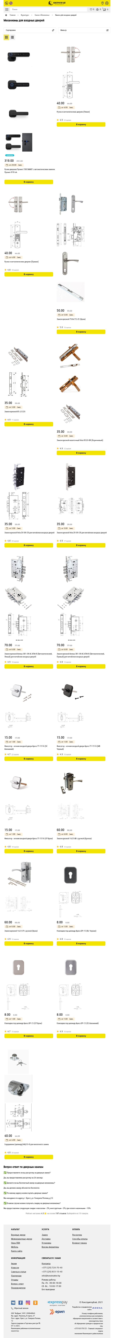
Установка (46, 1243)
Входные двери (18, 1234)
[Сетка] (6, 37)
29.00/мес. (15, 165)
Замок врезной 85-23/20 (14, 411)
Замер (45, 1234)
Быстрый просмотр (52, 44)
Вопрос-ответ (17, 1283)
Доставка (46, 1239)
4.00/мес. (67, 107)
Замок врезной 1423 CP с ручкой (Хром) (21, 931)
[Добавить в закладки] (53, 49)
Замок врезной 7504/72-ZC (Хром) (71, 319)
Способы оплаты (79, 1239)
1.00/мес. (15, 742)
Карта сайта (16, 1251)
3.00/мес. (15, 407)
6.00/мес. (15, 649)
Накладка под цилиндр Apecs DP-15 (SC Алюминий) (78, 1023)
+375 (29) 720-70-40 (52, 1267)
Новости (15, 1267)
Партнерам (16, 1275)
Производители (18, 1288)
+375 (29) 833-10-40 (52, 1271)
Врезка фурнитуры (50, 1247)
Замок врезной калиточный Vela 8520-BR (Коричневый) (80, 440)
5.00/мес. (67, 315)
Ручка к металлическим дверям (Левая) (73, 112)
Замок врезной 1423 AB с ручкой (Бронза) (74, 838)
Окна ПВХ (15, 1243)
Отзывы (14, 1279)
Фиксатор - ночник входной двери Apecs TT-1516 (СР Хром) (28, 838)
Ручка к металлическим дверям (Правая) (21, 262)
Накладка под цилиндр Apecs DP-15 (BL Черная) (76, 931)
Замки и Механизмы (42, 15)
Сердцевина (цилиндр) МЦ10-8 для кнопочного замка (26, 1144)
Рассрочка (77, 1234)
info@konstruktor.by (51, 1275)
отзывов (61, 1213)
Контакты (46, 1263)
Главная (12, 15)
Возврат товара (79, 1243)
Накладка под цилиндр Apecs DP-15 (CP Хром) (23, 1023)
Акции (14, 1263)
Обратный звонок (21, 1308)
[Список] (12, 37)
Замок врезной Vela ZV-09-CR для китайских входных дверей (82, 532)
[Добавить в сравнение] (53, 53)
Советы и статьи (18, 1271)
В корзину (29, 182)
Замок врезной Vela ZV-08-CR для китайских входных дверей (29, 532)
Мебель (14, 1247)
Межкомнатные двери (21, 1239)
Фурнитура (25, 15)
